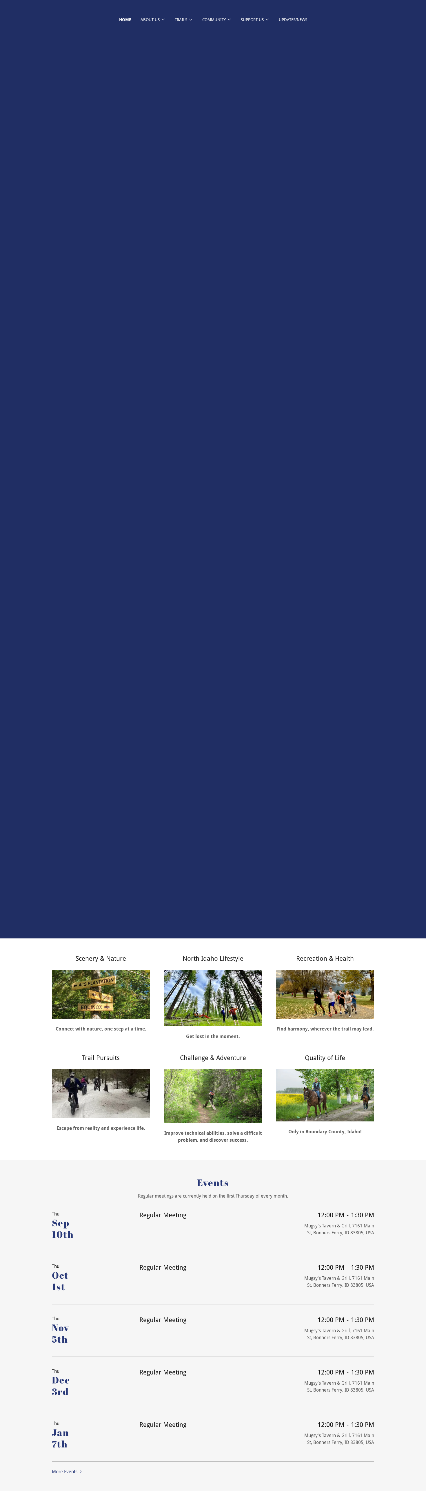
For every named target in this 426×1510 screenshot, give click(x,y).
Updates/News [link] (293, 19)
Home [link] (125, 19)
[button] (153, 19)
